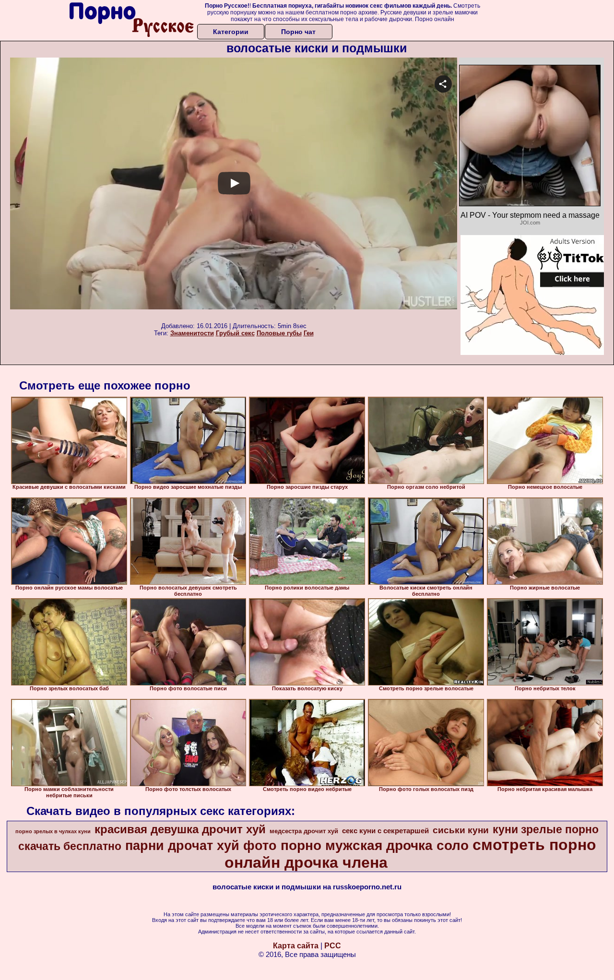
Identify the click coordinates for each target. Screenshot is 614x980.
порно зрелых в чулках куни (53, 831)
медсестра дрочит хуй (304, 831)
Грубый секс (235, 333)
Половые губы (279, 333)
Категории (230, 31)
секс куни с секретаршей (385, 831)
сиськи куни (461, 830)
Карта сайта (296, 946)
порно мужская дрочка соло (375, 845)
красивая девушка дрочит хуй (180, 829)
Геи (309, 333)
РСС (332, 946)
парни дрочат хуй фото (201, 845)
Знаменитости (192, 333)
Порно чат (298, 31)
